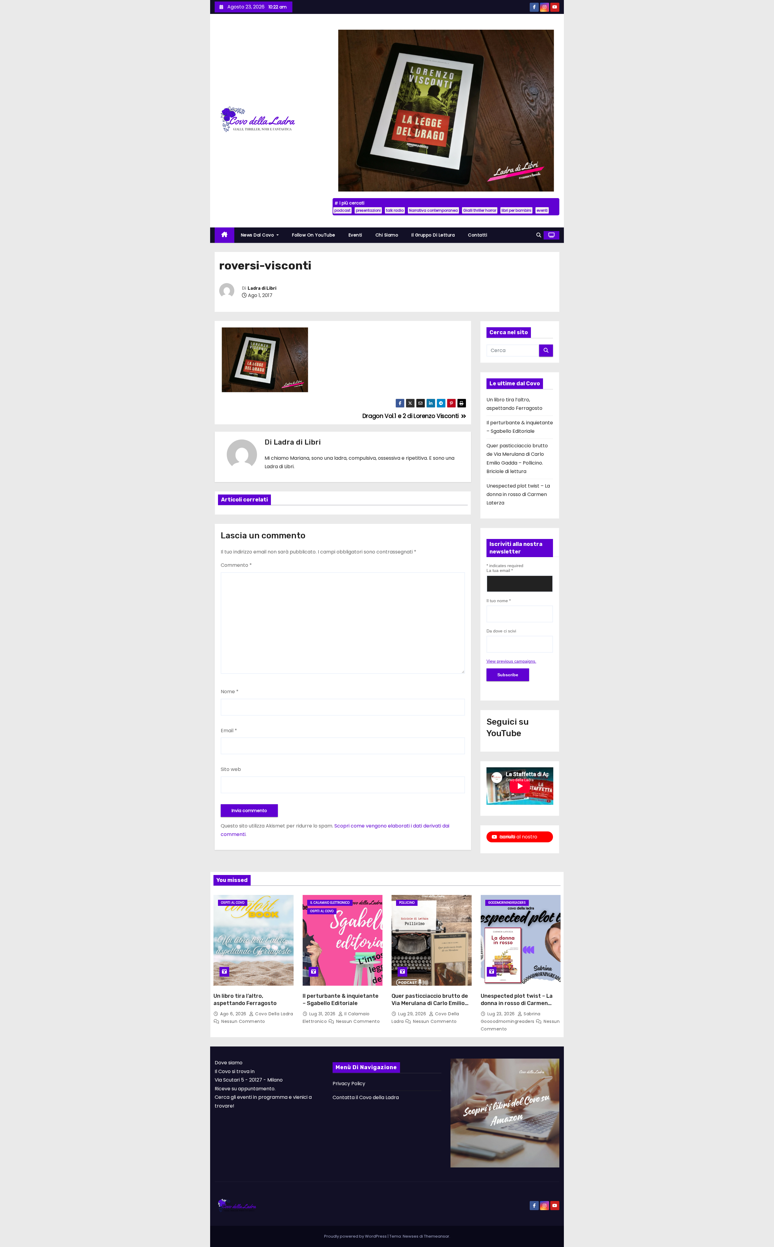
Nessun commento (243, 1021)
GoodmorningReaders (507, 902)
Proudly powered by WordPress (356, 1236)
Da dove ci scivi (501, 630)
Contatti (477, 235)
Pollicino (407, 902)
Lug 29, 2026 (413, 1014)
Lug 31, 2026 (323, 1014)
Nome (230, 691)
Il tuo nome (498, 600)
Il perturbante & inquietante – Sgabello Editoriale (341, 1000)
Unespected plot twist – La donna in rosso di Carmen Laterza (518, 494)
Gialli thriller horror (479, 210)
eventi (542, 210)
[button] (538, 235)
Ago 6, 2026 (234, 1014)
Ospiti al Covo (232, 902)
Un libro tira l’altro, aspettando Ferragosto (245, 1000)
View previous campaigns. (511, 661)
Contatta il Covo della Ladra (366, 1097)
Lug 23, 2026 (501, 1014)
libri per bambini (516, 210)
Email (229, 730)
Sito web (231, 769)
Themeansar (436, 1236)
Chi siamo (387, 235)
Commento (236, 565)
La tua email (499, 570)
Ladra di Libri (262, 288)
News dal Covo (258, 235)
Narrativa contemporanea (433, 210)
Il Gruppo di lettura (433, 235)
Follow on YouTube (313, 235)
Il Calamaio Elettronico (330, 902)
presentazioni (368, 210)
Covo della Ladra (273, 1014)
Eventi (355, 235)
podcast (342, 210)
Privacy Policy (349, 1083)
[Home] (224, 235)
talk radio (395, 210)
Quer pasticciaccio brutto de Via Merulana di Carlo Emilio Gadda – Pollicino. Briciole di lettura (430, 1007)
